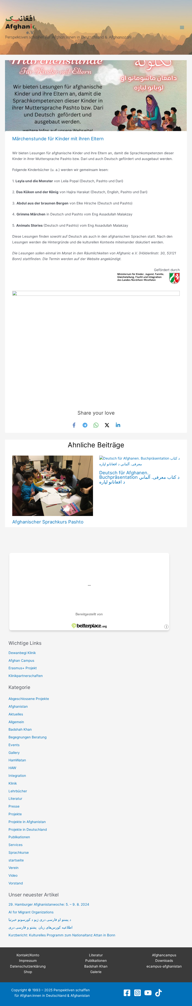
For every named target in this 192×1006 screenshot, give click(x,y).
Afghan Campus (21, 661)
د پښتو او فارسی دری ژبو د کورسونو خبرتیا (39, 920)
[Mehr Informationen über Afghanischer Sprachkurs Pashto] (52, 486)
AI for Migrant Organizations (31, 912)
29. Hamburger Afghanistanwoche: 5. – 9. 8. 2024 (48, 904)
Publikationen (19, 837)
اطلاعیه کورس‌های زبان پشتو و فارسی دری (40, 927)
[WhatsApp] (96, 425)
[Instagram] (137, 993)
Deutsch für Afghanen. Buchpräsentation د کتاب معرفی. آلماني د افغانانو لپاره (139, 477)
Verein (13, 868)
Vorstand (15, 883)
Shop (28, 972)
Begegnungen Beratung (27, 737)
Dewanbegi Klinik (22, 653)
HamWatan (17, 760)
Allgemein (16, 722)
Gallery (14, 753)
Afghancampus (164, 955)
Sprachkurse (18, 852)
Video (13, 875)
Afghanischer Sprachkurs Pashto (48, 521)
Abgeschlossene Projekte (28, 699)
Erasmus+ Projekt (22, 668)
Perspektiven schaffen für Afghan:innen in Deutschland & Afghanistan (68, 37)
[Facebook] (74, 425)
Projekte (15, 814)
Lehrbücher (17, 791)
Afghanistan (18, 706)
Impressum (28, 961)
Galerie (96, 972)
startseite (16, 860)
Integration (17, 776)
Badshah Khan (20, 729)
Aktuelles (15, 714)
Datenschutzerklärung (28, 966)
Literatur (15, 799)
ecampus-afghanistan (164, 966)
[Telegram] (85, 425)
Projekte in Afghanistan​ (27, 822)
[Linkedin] (118, 425)
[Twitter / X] (107, 425)
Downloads (164, 961)
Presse (14, 806)
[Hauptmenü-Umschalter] (182, 27)
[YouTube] (148, 993)
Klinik (12, 783)
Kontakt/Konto (27, 955)
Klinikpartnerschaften (25, 676)
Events (14, 745)
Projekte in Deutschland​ (27, 830)
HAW (12, 768)
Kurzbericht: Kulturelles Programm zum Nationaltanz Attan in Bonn (61, 935)
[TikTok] (158, 993)
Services (15, 845)
